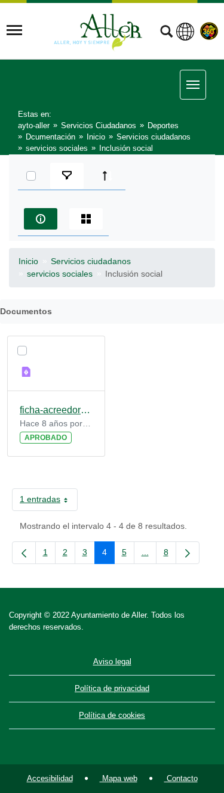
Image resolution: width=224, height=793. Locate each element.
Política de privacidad (112, 688)
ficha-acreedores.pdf (56, 410)
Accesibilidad (50, 778)
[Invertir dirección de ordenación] (107, 175)
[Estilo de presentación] (86, 219)
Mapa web (118, 778)
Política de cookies (112, 715)
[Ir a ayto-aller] (98, 30)
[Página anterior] (24, 552)
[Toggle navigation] (14, 30)
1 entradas (49, 501)
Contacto (181, 778)
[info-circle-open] (40, 219)
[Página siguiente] (188, 552)
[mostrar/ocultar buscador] (166, 33)
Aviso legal (112, 661)
